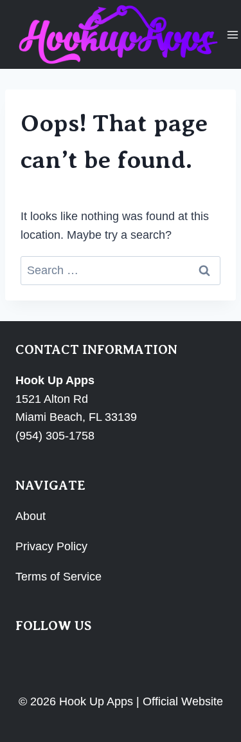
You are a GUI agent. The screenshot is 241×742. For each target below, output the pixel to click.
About (30, 516)
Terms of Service (58, 576)
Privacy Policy (51, 546)
